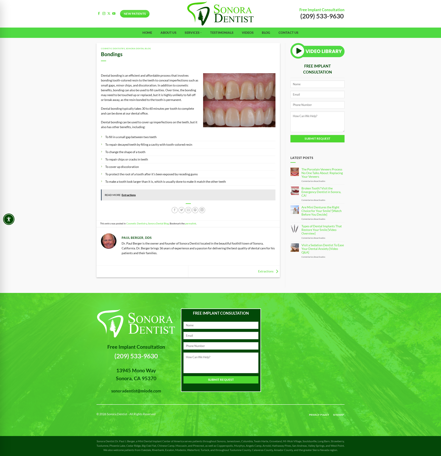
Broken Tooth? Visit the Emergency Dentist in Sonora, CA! (321, 191)
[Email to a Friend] (188, 210)
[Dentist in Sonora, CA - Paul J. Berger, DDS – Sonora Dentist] (220, 14)
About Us (168, 32)
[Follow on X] (108, 13)
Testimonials (221, 32)
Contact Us (289, 32)
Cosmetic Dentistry (113, 48)
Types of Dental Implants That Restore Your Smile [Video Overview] (321, 229)
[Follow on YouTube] (113, 13)
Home (147, 32)
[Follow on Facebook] (98, 13)
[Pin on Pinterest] (195, 210)
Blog (266, 32)
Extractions (266, 271)
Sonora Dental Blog (138, 48)
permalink (190, 223)
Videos (248, 32)
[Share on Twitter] (181, 210)
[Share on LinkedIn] (202, 210)
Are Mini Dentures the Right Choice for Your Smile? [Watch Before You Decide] (321, 210)
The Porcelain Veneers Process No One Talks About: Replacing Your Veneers (322, 173)
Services (192, 32)
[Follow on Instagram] (103, 13)
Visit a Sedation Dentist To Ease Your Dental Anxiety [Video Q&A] (322, 248)
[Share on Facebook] (175, 210)
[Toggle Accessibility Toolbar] (8, 219)
